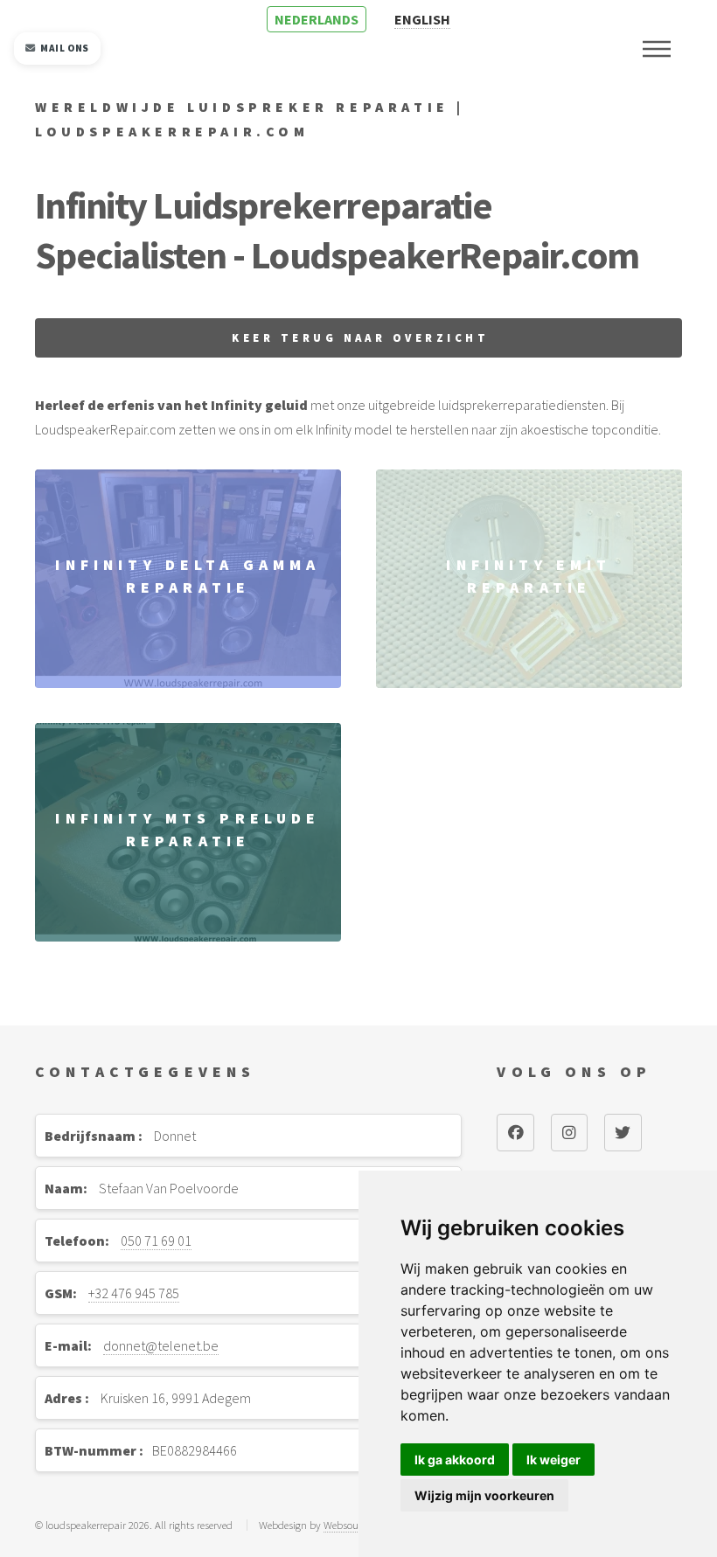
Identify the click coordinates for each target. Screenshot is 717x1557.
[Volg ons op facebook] (515, 1132)
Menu (657, 49)
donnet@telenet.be (161, 1345)
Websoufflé (348, 1525)
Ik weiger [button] (553, 1459)
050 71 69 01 (156, 1240)
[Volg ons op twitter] (622, 1132)
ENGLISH (422, 19)
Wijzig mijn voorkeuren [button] (484, 1495)
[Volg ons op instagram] (569, 1132)
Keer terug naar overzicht (360, 337)
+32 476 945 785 (133, 1293)
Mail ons (64, 48)
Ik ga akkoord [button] (454, 1459)
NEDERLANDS (316, 19)
